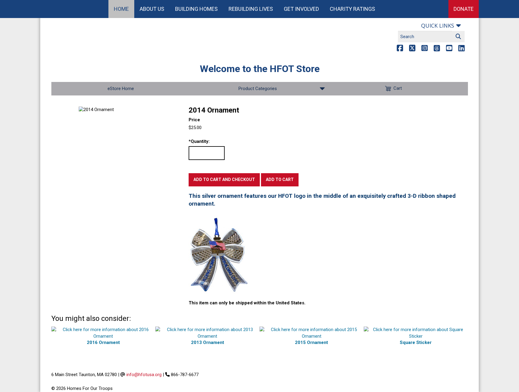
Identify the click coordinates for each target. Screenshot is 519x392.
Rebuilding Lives (251, 9)
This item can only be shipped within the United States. (247, 303)
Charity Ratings (352, 9)
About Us (152, 9)
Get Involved (301, 9)
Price (194, 119)
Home (121, 9)
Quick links (437, 25)
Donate (464, 9)
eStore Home (121, 88)
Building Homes (196, 9)
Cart (397, 88)
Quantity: (199, 141)
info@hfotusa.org (144, 374)
